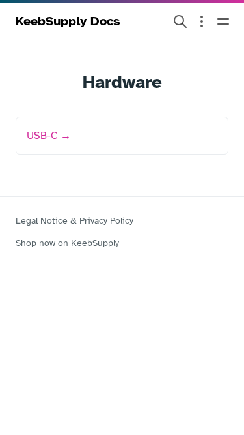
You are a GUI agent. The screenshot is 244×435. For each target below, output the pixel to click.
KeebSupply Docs (68, 21)
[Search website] (180, 21)
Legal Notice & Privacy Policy (74, 220)
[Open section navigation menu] (201, 21)
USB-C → (49, 135)
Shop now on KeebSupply (67, 242)
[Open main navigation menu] (223, 21)
